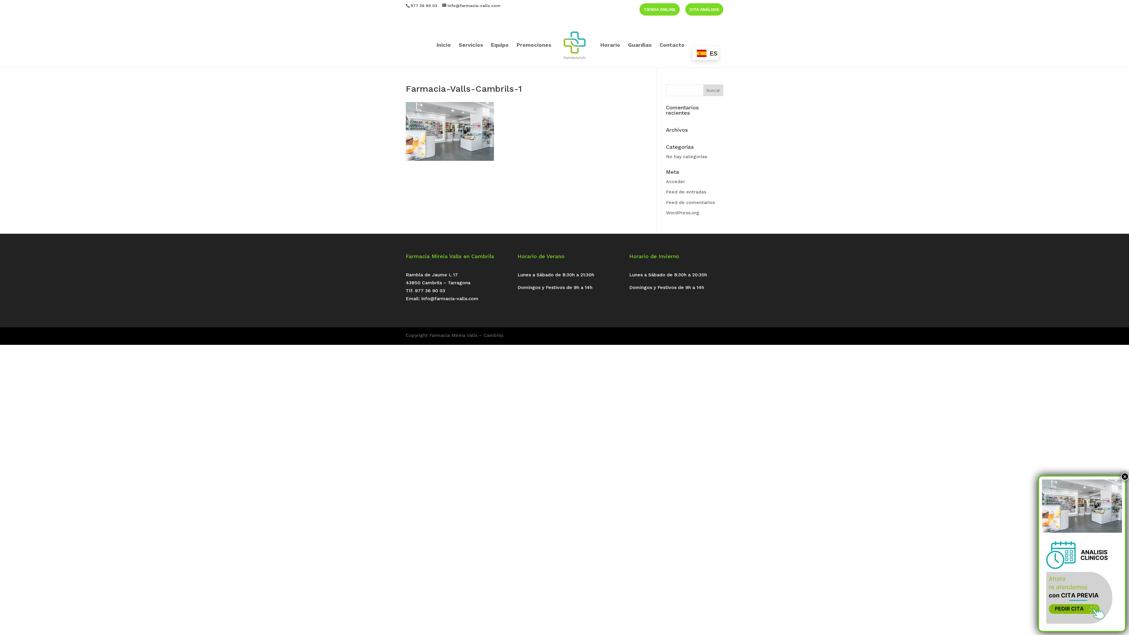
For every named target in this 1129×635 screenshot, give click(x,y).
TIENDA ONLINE (660, 9)
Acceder (675, 181)
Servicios (471, 45)
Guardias (640, 45)
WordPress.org (682, 212)
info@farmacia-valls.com (449, 298)
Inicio (444, 45)
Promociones (534, 45)
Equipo (500, 45)
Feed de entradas (686, 192)
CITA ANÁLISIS (704, 9)
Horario (610, 45)
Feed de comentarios (690, 202)
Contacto (671, 45)
